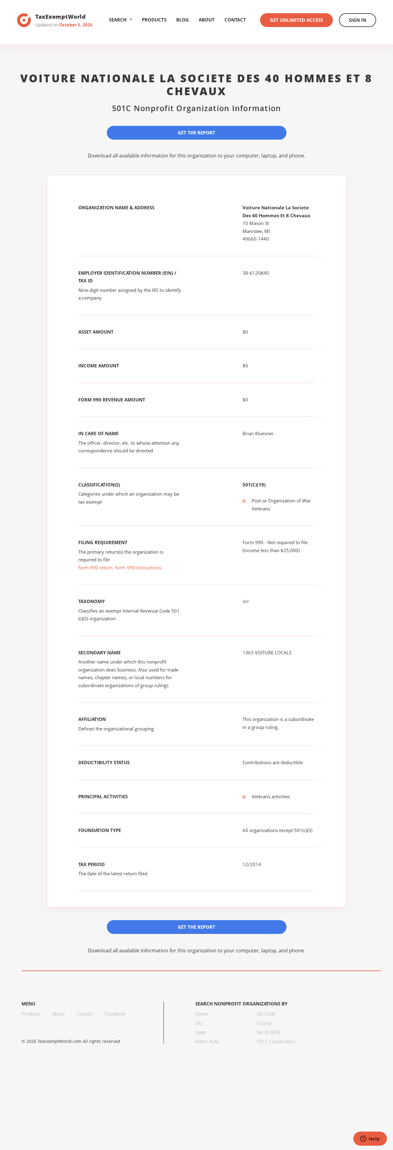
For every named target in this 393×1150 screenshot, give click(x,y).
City (199, 1023)
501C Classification (276, 1041)
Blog (182, 20)
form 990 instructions (138, 567)
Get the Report (196, 133)
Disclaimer (115, 1014)
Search (117, 20)
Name (201, 1014)
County (264, 1023)
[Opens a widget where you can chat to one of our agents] (370, 1139)
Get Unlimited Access (296, 20)
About (207, 20)
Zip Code (266, 1014)
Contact (235, 20)
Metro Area (207, 1041)
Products (154, 20)
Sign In (357, 20)
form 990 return (95, 567)
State (200, 1032)
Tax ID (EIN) (268, 1032)
